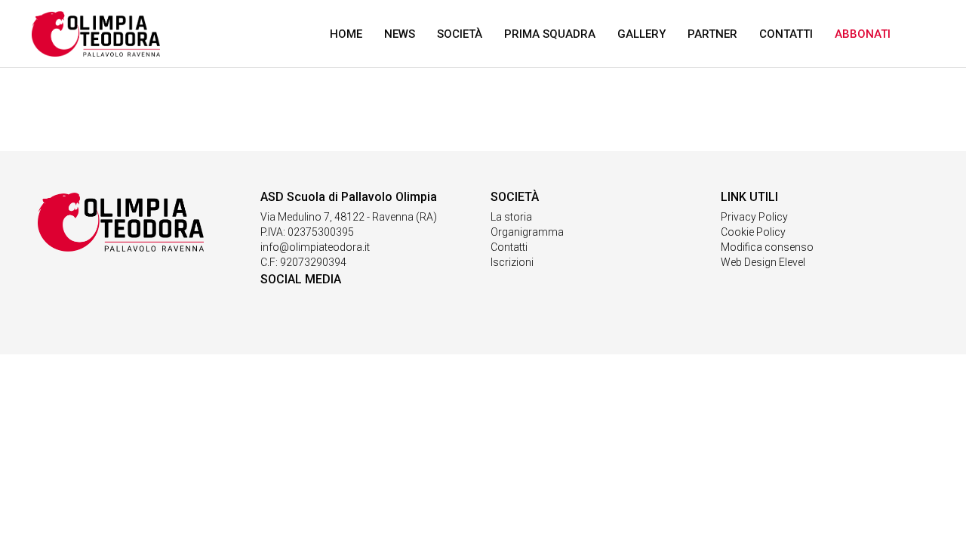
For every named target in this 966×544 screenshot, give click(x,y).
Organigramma (527, 232)
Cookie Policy (753, 232)
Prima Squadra (549, 34)
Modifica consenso (767, 247)
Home (346, 34)
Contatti (786, 34)
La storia (511, 217)
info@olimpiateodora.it (315, 247)
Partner (712, 34)
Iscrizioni (512, 262)
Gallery (641, 34)
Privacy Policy (754, 217)
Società (459, 34)
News (399, 34)
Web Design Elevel (763, 262)
